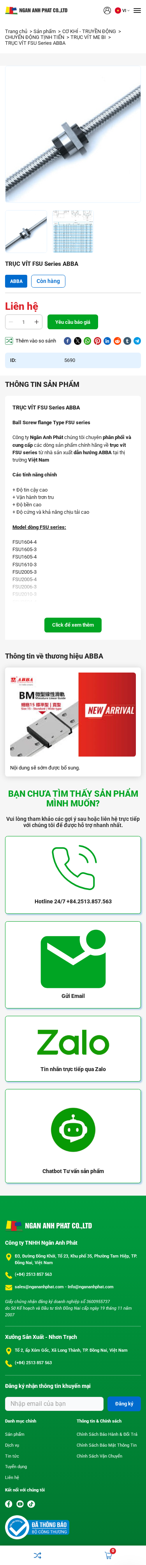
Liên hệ (12, 1477)
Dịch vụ (12, 1445)
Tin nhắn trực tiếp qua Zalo (73, 1069)
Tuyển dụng (16, 1466)
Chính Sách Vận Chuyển (99, 1456)
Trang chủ (16, 31)
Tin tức (12, 1456)
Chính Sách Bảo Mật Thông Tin (107, 1445)
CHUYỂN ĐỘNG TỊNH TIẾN (35, 37)
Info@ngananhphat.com (91, 1286)
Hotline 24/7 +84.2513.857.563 (73, 901)
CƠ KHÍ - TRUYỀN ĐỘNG (89, 31)
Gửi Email (73, 996)
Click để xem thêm (73, 625)
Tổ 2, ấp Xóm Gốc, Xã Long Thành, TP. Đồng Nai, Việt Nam (71, 1350)
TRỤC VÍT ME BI (88, 37)
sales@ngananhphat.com (40, 1286)
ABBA (16, 281)
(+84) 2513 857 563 (33, 1274)
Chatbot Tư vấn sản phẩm (73, 1171)
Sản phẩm (45, 31)
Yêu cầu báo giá (72, 322)
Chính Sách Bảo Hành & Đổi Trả (107, 1434)
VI (124, 10)
